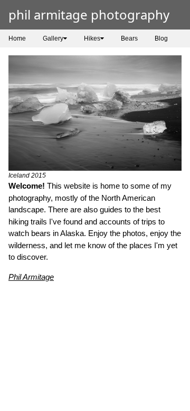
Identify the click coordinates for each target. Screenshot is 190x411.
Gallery (53, 38)
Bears (129, 38)
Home (17, 38)
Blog (161, 38)
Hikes (92, 38)
